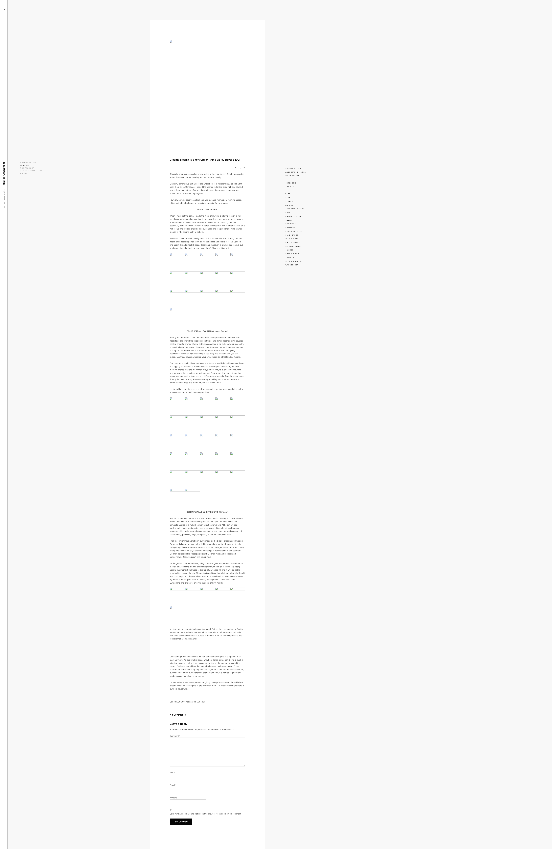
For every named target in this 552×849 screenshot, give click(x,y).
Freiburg (290, 227)
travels (25, 165)
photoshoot (27, 168)
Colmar (289, 220)
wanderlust (291, 265)
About (23, 174)
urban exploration (31, 171)
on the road (292, 239)
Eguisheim (290, 224)
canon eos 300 (293, 216)
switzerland (292, 254)
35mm (288, 197)
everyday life (28, 163)
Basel (288, 212)
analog (289, 205)
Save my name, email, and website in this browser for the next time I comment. (205, 814)
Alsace (289, 201)
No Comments (292, 176)
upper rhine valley (296, 261)
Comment (175, 736)
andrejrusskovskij (295, 172)
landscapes (291, 235)
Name (173, 772)
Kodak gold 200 (293, 231)
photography (292, 242)
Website (173, 798)
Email (173, 785)
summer (289, 250)
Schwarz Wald (293, 246)
